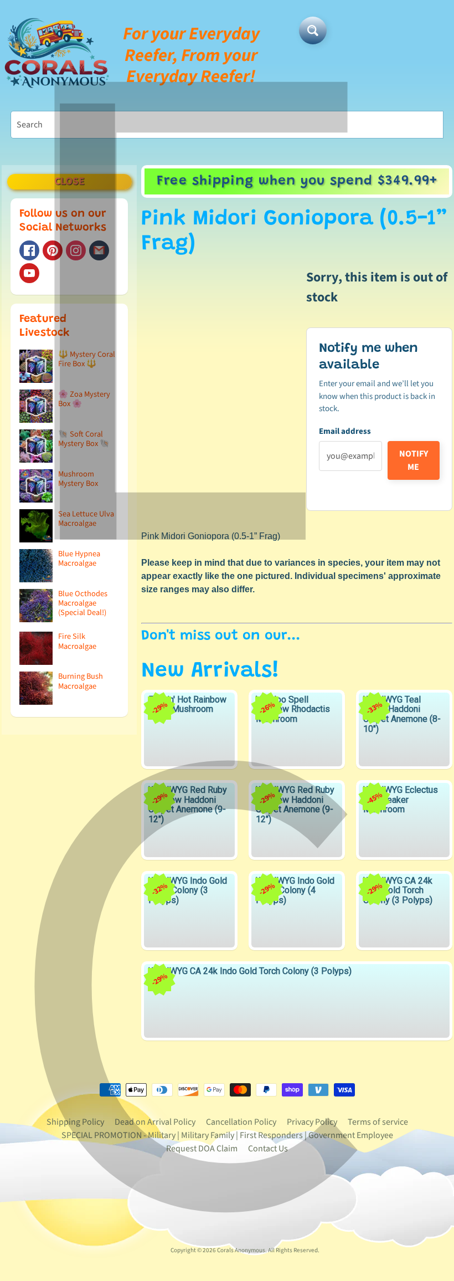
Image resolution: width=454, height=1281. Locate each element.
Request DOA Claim (202, 1148)
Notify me (413, 460)
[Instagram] (76, 250)
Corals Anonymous (241, 1250)
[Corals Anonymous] (57, 55)
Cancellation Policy (241, 1122)
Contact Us (268, 1148)
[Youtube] (29, 273)
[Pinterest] (53, 250)
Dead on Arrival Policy (155, 1122)
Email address (345, 431)
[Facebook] (29, 250)
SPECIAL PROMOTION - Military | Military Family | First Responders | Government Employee (227, 1135)
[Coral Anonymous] (99, 250)
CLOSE (69, 181)
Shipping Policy (75, 1122)
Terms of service (378, 1122)
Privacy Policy (312, 1122)
